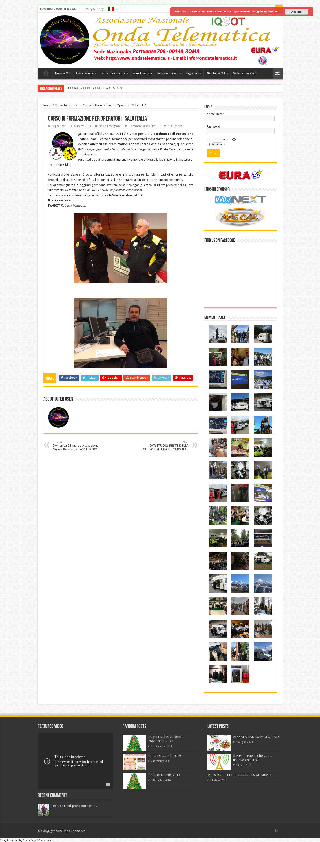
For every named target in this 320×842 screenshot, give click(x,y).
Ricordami (218, 144)
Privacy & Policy (93, 9)
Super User (58, 126)
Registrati (192, 73)
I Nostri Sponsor (217, 189)
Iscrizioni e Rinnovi (113, 73)
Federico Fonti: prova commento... (74, 806)
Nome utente (215, 114)
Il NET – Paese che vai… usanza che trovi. (252, 758)
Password (213, 126)
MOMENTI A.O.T (214, 317)
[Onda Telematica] (160, 40)
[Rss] (277, 831)
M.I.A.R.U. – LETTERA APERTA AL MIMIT (94, 88)
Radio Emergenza (67, 105)
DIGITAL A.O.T (215, 73)
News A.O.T (63, 73)
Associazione (84, 73)
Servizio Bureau (167, 73)
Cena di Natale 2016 (164, 775)
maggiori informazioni (265, 11)
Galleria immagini (244, 73)
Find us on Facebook (219, 240)
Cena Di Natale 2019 (164, 756)
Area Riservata (142, 73)
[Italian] (112, 8)
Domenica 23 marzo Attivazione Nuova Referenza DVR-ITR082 (75, 446)
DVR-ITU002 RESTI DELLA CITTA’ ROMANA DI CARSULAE (166, 446)
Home (46, 73)
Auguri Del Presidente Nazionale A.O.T (165, 739)
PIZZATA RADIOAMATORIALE (256, 737)
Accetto (296, 12)
